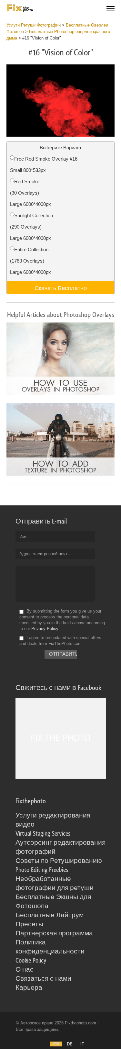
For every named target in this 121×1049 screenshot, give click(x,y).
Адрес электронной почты (44, 553)
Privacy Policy (44, 628)
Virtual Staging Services (42, 833)
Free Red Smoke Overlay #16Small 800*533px (43, 164)
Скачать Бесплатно (61, 287)
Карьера (28, 988)
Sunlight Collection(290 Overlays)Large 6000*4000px (31, 227)
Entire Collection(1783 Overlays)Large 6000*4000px (30, 261)
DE (70, 1044)
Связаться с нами (43, 979)
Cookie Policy (30, 960)
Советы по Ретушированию (58, 861)
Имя (23, 536)
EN (56, 1044)
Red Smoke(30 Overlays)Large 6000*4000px (30, 193)
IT (82, 1044)
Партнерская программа (54, 933)
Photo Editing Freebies (41, 870)
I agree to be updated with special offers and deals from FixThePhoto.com (60, 640)
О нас (24, 969)
